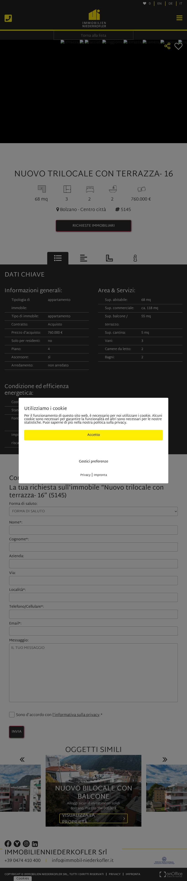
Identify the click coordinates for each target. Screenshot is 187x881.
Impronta (100, 475)
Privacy (85, 475)
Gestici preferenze (93, 461)
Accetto (93, 435)
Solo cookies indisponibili (93, 448)
